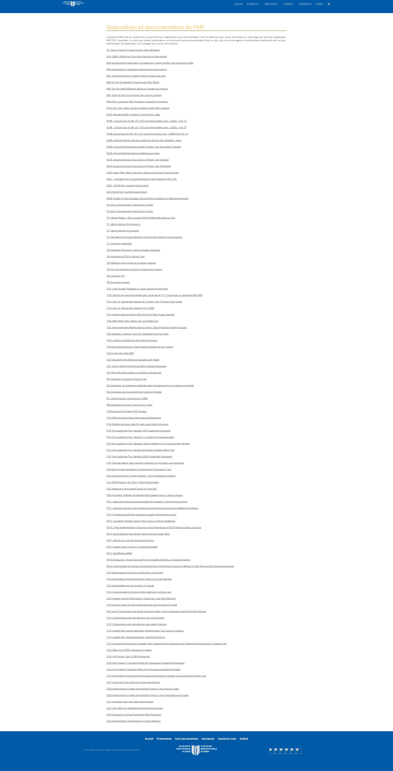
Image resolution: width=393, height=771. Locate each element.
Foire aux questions (186, 738)
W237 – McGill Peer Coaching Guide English (128, 185)
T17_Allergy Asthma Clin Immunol (123, 230)
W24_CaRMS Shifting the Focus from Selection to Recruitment (137, 56)
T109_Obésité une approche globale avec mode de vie (134, 295)
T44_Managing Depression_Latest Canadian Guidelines (133, 250)
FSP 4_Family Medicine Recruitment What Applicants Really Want (138, 533)
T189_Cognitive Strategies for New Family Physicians (132, 340)
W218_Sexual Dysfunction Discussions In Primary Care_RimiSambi (139, 166)
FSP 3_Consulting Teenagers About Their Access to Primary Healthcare (141, 521)
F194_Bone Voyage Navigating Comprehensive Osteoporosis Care (139, 469)
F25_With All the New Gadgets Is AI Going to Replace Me (134, 372)
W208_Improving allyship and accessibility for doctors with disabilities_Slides (144, 140)
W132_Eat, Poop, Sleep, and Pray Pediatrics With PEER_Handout (138, 108)
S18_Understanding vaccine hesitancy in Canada (130, 585)
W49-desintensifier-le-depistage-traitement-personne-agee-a (137, 69)
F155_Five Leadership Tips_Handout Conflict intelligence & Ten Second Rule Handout (148, 443)
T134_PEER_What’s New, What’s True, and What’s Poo (132, 321)
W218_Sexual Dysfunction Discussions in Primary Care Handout (138, 159)
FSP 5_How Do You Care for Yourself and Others (130, 540)
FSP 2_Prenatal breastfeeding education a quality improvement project (141, 514)
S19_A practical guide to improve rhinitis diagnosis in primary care (139, 592)
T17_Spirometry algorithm (119, 243)
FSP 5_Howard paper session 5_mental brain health (132, 546)
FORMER (288, 3)
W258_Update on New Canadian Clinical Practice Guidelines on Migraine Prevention (148, 198)
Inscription (208, 738)
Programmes (164, 738)
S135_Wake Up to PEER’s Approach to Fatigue (129, 650)
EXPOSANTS (305, 3)
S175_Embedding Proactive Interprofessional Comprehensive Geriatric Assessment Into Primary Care (156, 675)
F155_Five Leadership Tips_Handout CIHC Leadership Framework (139, 430)
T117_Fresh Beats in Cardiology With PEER (181, 295)
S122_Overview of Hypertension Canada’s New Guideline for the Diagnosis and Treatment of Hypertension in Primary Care (167, 643)
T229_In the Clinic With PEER (120, 353)
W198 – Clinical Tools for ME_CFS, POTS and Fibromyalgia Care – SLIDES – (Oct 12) (147, 121)
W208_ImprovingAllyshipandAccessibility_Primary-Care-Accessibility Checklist (144, 146)
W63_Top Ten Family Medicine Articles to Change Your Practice (137, 88)
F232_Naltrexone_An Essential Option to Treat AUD (132, 488)
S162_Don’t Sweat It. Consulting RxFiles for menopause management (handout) (145, 662)
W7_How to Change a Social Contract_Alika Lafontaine (133, 50)
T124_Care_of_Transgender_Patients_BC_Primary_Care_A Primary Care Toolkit (144, 301)
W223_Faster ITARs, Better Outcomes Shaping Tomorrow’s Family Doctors (143, 172)
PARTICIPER (271, 3)
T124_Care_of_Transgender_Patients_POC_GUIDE (130, 308)
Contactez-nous (227, 738)
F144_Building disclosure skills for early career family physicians (137, 424)
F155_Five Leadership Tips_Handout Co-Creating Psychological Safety (140, 437)
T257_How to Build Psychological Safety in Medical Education (136, 366)
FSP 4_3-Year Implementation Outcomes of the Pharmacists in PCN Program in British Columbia (154, 527)
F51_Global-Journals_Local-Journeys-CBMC (127, 398)
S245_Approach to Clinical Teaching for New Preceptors (134, 714)
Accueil (149, 738)
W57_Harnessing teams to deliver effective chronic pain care (136, 75)
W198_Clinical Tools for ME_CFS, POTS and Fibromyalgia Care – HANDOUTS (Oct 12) (147, 133)
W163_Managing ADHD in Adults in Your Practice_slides (133, 114)
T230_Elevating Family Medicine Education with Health (133, 359)
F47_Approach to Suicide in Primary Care (127, 379)
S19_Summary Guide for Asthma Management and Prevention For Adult (142, 604)
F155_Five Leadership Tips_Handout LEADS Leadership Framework (139, 456)
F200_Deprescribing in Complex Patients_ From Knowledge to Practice (141, 475)
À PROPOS (252, 3)
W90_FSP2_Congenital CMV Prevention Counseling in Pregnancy (137, 101)
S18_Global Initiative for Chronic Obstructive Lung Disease (135, 572)
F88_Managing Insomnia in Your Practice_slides (129, 404)
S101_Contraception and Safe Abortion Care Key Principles (135, 617)
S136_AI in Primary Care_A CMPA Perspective (128, 656)
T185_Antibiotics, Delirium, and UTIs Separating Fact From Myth (138, 333)
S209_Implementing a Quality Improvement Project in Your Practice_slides (143, 688)
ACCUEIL (238, 3)
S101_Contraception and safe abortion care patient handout (137, 624)
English (319, 3)
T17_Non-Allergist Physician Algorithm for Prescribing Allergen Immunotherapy (144, 237)
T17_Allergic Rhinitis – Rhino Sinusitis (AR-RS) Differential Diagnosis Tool (141, 217)
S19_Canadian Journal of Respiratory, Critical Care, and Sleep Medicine (141, 598)
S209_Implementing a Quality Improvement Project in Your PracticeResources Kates (148, 695)
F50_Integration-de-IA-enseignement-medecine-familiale (134, 391)
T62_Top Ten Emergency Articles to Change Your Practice (134, 269)
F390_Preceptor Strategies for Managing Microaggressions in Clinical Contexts (145, 495)
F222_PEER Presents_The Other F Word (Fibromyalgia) (133, 482)
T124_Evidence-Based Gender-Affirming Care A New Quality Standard (141, 314)
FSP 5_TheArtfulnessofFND (119, 553)
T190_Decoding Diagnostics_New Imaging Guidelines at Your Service (140, 346)
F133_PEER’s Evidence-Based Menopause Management (134, 417)
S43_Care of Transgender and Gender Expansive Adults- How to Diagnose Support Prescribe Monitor (156, 611)
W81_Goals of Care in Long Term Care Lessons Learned (134, 95)
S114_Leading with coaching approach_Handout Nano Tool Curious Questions (145, 630)
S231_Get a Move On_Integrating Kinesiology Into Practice (135, 708)
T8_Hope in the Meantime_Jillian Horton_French (130, 211)
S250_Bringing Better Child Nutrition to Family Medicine (134, 721)
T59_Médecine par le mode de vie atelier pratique (131, 262)
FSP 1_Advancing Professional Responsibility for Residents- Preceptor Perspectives (147, 501)
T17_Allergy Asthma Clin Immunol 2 (124, 224)
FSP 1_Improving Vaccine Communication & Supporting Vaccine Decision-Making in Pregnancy (152, 508)
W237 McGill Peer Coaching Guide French (127, 191)
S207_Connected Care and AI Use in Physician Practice (133, 682)
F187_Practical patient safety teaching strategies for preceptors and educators (145, 462)
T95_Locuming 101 (116, 275)
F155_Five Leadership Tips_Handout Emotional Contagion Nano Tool (140, 450)
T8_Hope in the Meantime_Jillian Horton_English (130, 204)
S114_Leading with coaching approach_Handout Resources (136, 637)
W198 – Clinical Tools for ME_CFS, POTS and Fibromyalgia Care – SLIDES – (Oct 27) (147, 127)
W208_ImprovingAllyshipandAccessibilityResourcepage (133, 153)
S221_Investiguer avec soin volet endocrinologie (130, 701)
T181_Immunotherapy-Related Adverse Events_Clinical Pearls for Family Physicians (147, 327)
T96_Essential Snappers (118, 282)
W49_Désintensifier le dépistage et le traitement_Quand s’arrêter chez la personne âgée (150, 62)
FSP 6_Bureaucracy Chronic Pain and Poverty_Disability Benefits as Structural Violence (148, 559)
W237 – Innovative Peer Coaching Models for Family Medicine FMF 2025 (142, 179)
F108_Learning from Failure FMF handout (127, 411)
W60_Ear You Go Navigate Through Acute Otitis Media (133, 82)
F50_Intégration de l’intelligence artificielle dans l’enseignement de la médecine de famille (150, 385)
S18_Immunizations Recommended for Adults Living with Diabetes (139, 579)
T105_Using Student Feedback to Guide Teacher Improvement (137, 288)
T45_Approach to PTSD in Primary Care (126, 256)
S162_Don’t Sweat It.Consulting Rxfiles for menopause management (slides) (144, 669)
